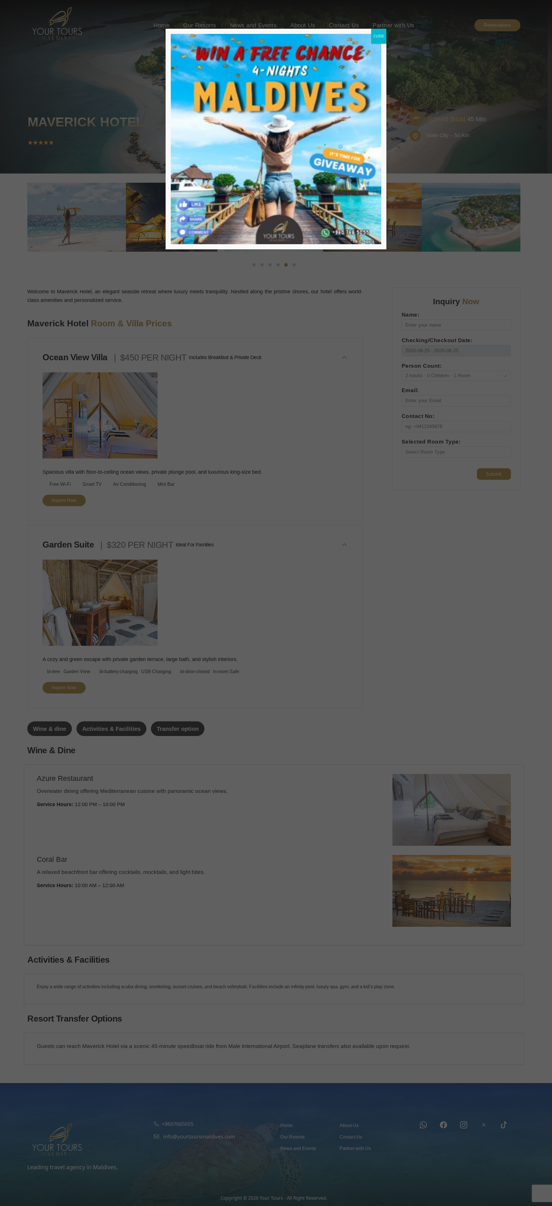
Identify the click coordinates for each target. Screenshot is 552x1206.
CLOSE (378, 36)
